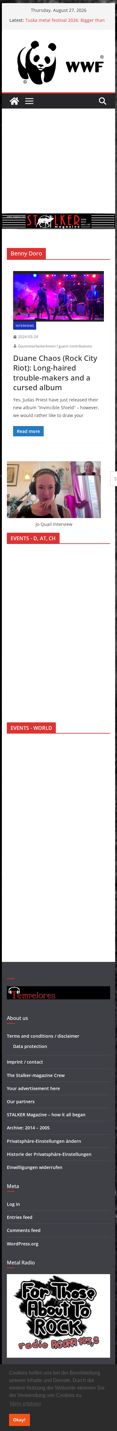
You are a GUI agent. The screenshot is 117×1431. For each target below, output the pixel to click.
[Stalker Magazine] (14, 101)
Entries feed (19, 1217)
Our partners (21, 1101)
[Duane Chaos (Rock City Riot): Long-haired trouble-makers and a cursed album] (58, 296)
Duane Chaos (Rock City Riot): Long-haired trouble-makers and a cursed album (55, 372)
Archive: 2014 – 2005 (28, 1128)
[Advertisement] (58, 161)
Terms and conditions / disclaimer (43, 1036)
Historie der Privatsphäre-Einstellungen (49, 1154)
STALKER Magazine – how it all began (46, 1115)
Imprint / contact (25, 1062)
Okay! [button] (19, 1419)
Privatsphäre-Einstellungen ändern (44, 1141)
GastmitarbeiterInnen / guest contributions (55, 346)
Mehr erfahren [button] (25, 1403)
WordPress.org (22, 1244)
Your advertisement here (33, 1088)
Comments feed (24, 1230)
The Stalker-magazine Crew (36, 1075)
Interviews (25, 325)
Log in (13, 1204)
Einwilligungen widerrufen (34, 1167)
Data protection (30, 1046)
